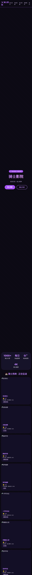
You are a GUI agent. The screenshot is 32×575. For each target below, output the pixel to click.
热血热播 (15, 3)
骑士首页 (11, 3)
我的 (29, 3)
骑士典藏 (20, 3)
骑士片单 (22, 187)
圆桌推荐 (25, 3)
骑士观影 (10, 187)
